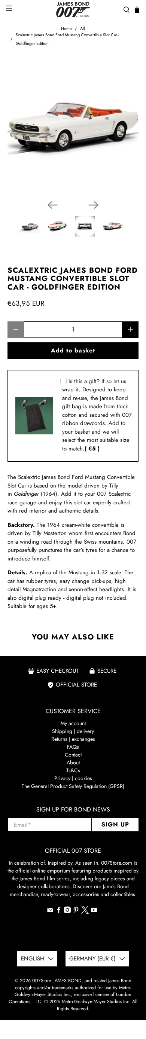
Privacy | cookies (73, 778)
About (73, 762)
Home (66, 29)
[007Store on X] (85, 912)
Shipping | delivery (73, 731)
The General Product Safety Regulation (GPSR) (73, 786)
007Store (41, 980)
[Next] (93, 205)
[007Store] (73, 9)
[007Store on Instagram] (67, 911)
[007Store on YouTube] (94, 911)
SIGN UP (115, 824)
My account (73, 723)
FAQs (73, 747)
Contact (73, 754)
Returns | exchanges (73, 739)
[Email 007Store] (50, 911)
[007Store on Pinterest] (76, 911)
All (82, 29)
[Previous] (52, 205)
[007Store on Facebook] (58, 911)
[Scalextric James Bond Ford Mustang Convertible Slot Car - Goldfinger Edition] (73, 128)
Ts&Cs (73, 770)
